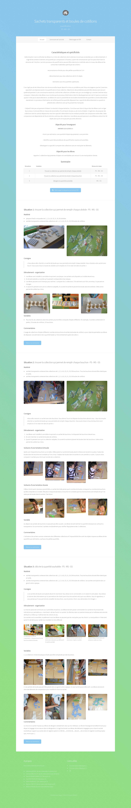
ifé (70, 771)
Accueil (42, 39)
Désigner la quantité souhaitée (62, 181)
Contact (88, 39)
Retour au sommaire (32, 343)
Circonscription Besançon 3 (78, 768)
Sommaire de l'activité (57, 39)
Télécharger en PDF (75, 39)
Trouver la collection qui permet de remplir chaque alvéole (63, 171)
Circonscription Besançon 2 (78, 766)
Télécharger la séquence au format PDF (66, 190)
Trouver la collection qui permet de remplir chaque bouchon (63, 176)
